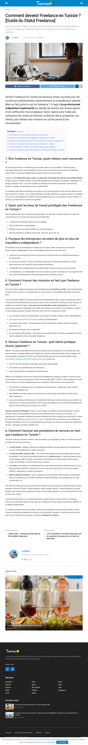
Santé (34, 693)
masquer (20, 131)
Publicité (38, 732)
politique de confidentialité (46, 742)
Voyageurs (62, 690)
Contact (47, 732)
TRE (59, 687)
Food (7, 693)
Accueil (7, 10)
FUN (33, 682)
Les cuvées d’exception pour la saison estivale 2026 (24, 625)
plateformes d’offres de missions (25, 319)
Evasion (8, 687)
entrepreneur (10, 197)
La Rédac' (15, 37)
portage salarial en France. (34, 419)
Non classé (36, 687)
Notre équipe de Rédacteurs (23, 732)
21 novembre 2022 (28, 37)
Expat (7, 690)
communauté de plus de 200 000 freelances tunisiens (25, 359)
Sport (60, 682)
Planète (34, 690)
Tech (60, 684)
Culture (8, 684)
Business (14, 10)
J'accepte (62, 742)
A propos (8, 732)
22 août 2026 (11, 628)
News (34, 684)
